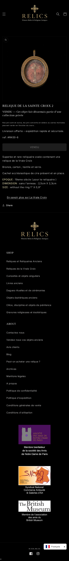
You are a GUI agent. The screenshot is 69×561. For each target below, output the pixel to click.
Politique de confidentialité (21, 390)
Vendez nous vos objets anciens (24, 339)
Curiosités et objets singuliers (23, 276)
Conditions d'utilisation (19, 412)
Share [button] (9, 205)
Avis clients (12, 347)
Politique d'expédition (18, 398)
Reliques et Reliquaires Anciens (24, 261)
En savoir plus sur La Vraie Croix (27, 197)
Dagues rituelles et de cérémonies (25, 290)
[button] (4, 14)
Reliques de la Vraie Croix (21, 268)
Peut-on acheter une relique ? (23, 361)
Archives (11, 369)
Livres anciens (14, 283)
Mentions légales (16, 376)
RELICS (37, 549)
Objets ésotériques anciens (21, 297)
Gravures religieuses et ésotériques (26, 312)
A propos (11, 383)
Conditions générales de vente (23, 405)
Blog (8, 354)
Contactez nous (15, 332)
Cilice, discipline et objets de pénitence (28, 305)
